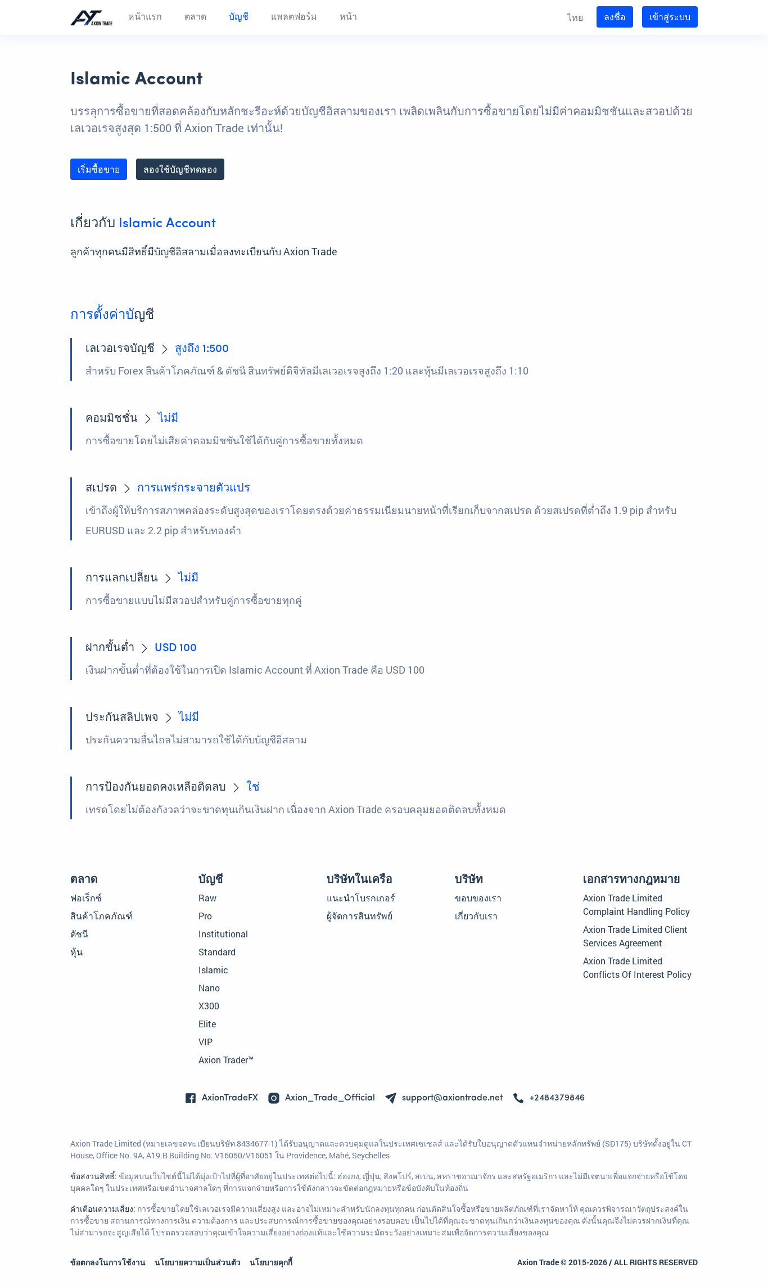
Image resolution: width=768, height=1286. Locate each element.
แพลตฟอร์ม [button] (294, 17)
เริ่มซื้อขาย (99, 169)
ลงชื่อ (615, 16)
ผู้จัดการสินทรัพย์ (359, 916)
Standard (217, 952)
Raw (207, 898)
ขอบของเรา (478, 898)
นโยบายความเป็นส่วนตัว (198, 1262)
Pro (205, 916)
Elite (207, 1024)
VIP (205, 1042)
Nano (209, 988)
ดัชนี (79, 934)
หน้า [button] (348, 17)
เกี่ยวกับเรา (476, 916)
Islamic (213, 970)
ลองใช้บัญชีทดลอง (180, 169)
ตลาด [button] (195, 17)
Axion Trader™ (226, 1060)
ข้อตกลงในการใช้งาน (108, 1262)
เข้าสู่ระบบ (669, 16)
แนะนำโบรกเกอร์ (361, 898)
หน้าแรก (145, 17)
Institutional (223, 934)
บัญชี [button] (239, 17)
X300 (208, 1006)
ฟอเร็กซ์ (86, 898)
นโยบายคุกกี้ (271, 1262)
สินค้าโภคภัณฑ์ (101, 916)
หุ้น (76, 952)
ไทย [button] (575, 17)
